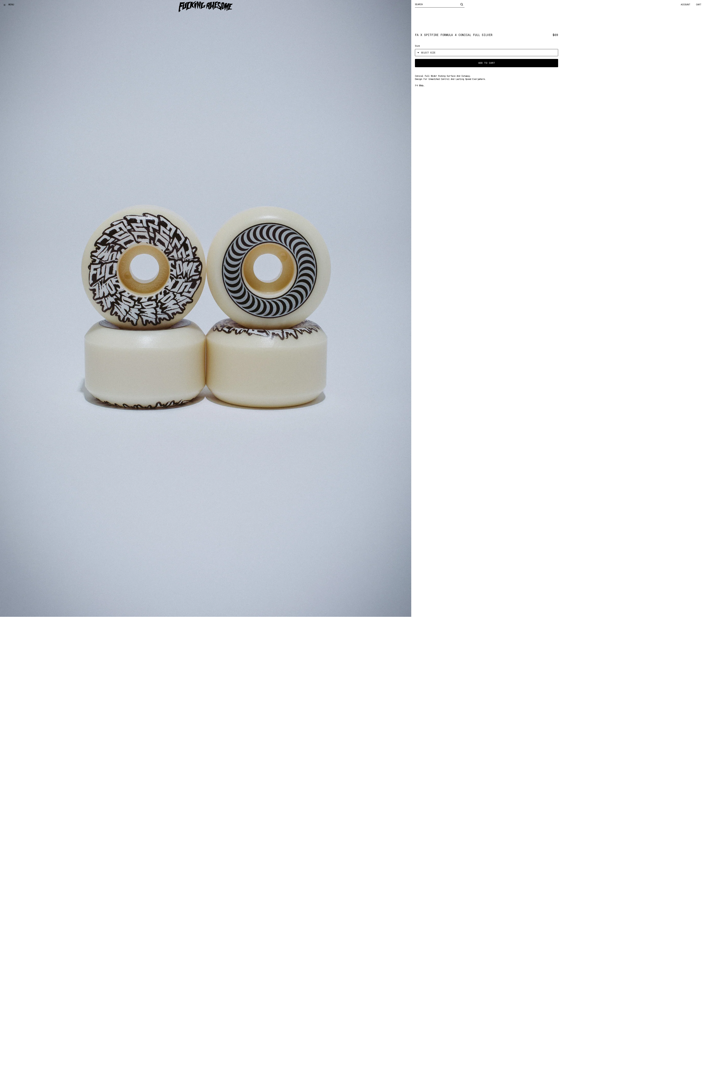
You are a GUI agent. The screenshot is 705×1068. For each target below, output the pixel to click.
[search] (461, 4)
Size (417, 46)
